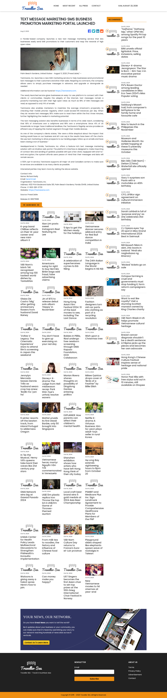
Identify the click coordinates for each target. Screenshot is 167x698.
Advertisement (135, 674)
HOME (56, 5)
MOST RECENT (69, 5)
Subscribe (94, 679)
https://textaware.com (65, 90)
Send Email (31, 179)
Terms (131, 667)
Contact (132, 678)
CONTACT (96, 5)
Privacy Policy (134, 671)
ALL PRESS (83, 5)
